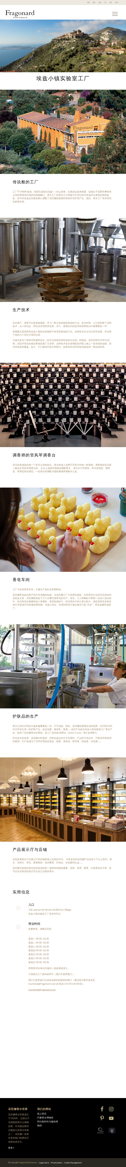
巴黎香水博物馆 (45, 1117)
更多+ (11, 1147)
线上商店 (41, 1113)
